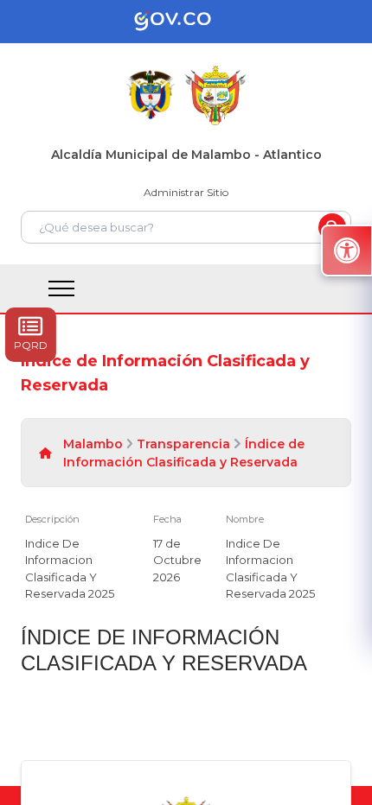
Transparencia (183, 444)
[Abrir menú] (160, 528)
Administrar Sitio (186, 192)
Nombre (245, 519)
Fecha (167, 519)
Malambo (93, 444)
